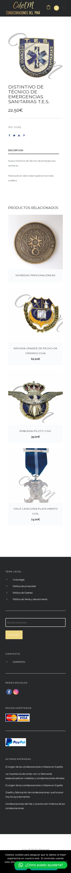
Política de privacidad (24, 586)
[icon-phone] (56, 8)
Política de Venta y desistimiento (30, 599)
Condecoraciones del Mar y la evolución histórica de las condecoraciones (35, 806)
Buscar (14, 634)
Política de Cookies (23, 592)
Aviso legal (19, 579)
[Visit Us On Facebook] (8, 691)
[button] (40, 865)
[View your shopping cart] (48, 8)
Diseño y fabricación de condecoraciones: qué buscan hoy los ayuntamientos (34, 794)
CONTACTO (19, 662)
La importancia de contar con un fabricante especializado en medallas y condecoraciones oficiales (34, 776)
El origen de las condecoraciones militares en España (34, 766)
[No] (66, 861)
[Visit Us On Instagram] (15, 691)
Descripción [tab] (15, 150)
